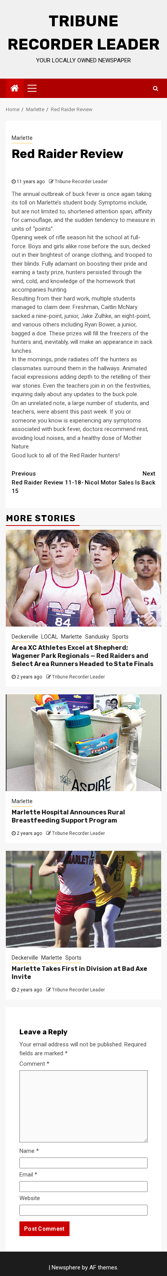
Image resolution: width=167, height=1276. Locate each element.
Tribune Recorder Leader (81, 181)
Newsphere (66, 1267)
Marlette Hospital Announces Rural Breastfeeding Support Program (68, 816)
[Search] (155, 88)
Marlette (22, 138)
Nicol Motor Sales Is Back (120, 478)
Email (28, 1174)
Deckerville (25, 637)
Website (29, 1198)
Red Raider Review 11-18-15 (48, 482)
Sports (120, 637)
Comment (34, 1063)
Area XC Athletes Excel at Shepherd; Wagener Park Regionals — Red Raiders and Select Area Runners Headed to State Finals (82, 656)
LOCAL (49, 637)
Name (29, 1150)
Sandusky (97, 637)
